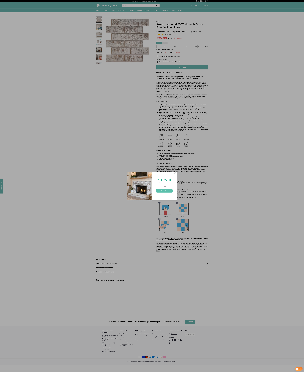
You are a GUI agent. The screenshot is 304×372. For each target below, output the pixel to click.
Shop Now (164, 191)
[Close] (175, 173)
